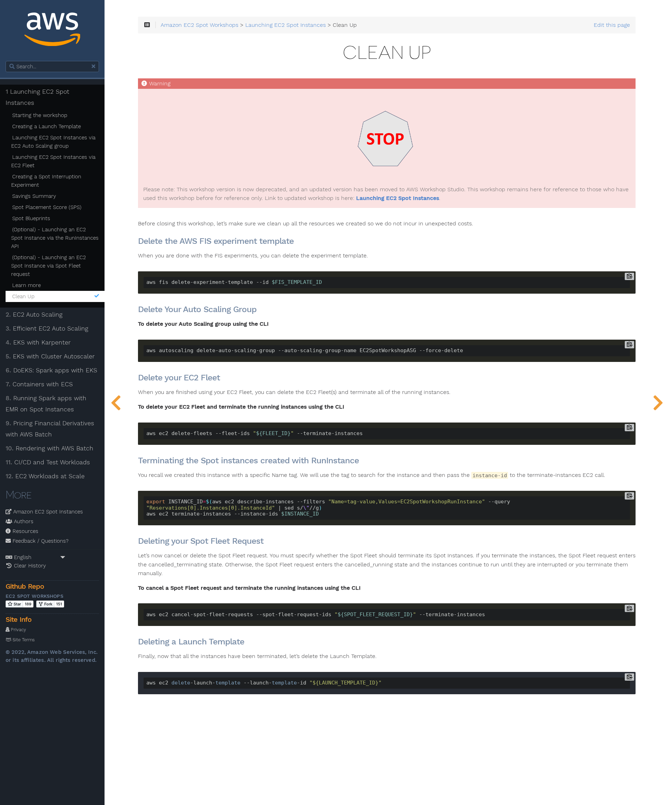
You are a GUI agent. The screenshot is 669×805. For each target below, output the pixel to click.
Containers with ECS (39, 384)
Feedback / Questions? (40, 541)
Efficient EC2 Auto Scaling (47, 328)
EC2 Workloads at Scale (45, 476)
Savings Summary (34, 196)
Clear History (29, 566)
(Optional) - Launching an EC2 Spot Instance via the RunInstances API (55, 237)
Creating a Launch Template (46, 126)
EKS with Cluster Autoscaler (50, 356)
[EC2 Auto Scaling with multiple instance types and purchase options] (658, 402)
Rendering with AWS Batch (49, 448)
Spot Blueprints (31, 218)
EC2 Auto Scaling (34, 314)
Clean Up (23, 296)
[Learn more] (116, 402)
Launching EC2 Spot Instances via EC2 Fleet (53, 161)
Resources (24, 531)
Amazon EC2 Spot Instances (47, 512)
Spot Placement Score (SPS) (47, 207)
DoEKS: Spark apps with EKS (51, 370)
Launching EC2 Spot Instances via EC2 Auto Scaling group (53, 141)
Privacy (17, 629)
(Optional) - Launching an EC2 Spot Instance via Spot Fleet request (48, 265)
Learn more (26, 285)
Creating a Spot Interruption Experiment (46, 180)
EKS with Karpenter (38, 342)
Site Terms (23, 639)
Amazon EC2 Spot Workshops (199, 25)
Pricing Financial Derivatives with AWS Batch (50, 429)
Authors (22, 521)
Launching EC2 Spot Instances (37, 97)
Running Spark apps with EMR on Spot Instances (46, 404)
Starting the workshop (39, 115)
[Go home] (52, 30)
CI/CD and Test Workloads (48, 462)
